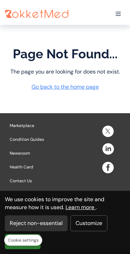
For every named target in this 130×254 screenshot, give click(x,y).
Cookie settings (23, 240)
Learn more (81, 207)
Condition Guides (27, 139)
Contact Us (21, 181)
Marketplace (22, 125)
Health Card (21, 167)
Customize (89, 223)
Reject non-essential (36, 223)
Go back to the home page (65, 86)
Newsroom (20, 153)
